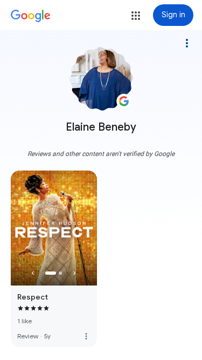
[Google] (31, 16)
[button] (136, 15)
